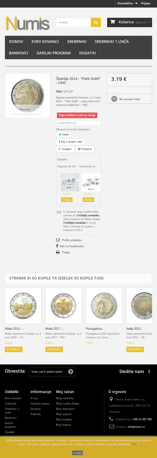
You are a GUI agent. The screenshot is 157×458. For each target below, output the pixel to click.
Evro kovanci (45, 41)
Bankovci (18, 52)
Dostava (35, 408)
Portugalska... (95, 328)
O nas (34, 398)
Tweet (65, 134)
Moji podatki (64, 419)
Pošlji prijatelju (72, 240)
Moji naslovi (64, 414)
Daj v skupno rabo (71, 141)
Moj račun (65, 391)
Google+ (66, 149)
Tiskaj (66, 252)
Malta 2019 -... (14, 328)
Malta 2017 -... (54, 328)
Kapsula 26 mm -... (67, 168)
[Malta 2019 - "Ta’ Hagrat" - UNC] (23, 306)
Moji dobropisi (65, 408)
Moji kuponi (63, 424)
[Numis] (27, 23)
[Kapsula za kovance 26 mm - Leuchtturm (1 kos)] (70, 181)
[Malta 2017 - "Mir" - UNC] (63, 306)
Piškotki (35, 414)
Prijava (145, 3)
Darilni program (54, 52)
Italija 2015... (134, 328)
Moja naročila (64, 398)
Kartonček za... (88, 166)
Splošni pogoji (39, 403)
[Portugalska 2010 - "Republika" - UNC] (104, 306)
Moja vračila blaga (67, 403)
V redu (77, 453)
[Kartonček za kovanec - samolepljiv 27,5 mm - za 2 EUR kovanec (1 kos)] (91, 181)
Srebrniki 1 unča (112, 41)
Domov (16, 41)
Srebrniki (76, 41)
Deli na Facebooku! (72, 246)
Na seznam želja (129, 99)
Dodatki (87, 52)
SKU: (59, 91)
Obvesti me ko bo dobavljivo (73, 129)
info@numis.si (136, 426)
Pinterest (86, 149)
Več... (135, 444)
